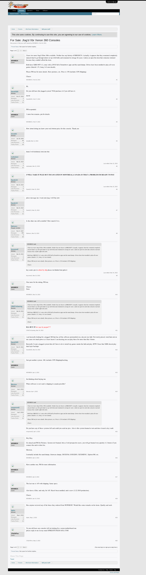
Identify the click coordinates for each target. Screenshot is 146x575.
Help (107, 569)
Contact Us (101, 569)
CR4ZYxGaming (16, 306)
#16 (116, 457)
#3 (116, 122)
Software (45, 10)
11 (23, 102)
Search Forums (14, 13)
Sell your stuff (22, 43)
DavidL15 (14, 180)
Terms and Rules (114, 572)
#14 (116, 391)
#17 (116, 477)
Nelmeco (14, 226)
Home (14, 10)
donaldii (14, 134)
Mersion (14, 384)
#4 (116, 141)
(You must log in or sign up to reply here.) (106, 547)
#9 (116, 275)
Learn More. (97, 34)
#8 (116, 233)
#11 (116, 330)
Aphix (13, 510)
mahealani (14, 157)
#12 (116, 349)
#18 (116, 498)
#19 (116, 517)
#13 (116, 372)
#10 (116, 294)
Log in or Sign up (111, 1)
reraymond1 (15, 407)
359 (23, 233)
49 (23, 140)
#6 (116, 189)
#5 (116, 166)
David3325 (14, 91)
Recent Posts (25, 13)
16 (23, 144)
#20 (116, 540)
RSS (118, 570)
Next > (25, 50)
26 (23, 236)
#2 (116, 99)
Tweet (12, 559)
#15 (116, 431)
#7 (116, 210)
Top (115, 569)
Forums (21, 10)
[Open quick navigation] (116, 29)
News (37, 10)
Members (30, 10)
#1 (116, 79)
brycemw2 (14, 249)
